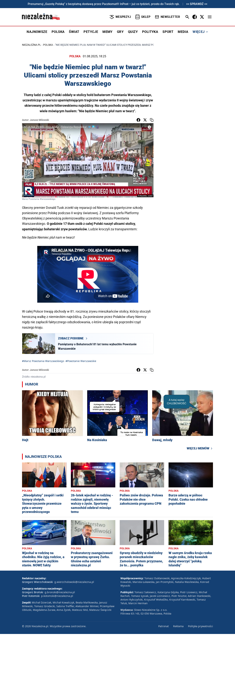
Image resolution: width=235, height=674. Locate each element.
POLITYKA (150, 32)
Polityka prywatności (200, 626)
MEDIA (183, 32)
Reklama (178, 626)
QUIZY (133, 32)
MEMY (107, 32)
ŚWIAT (74, 32)
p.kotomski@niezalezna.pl (57, 596)
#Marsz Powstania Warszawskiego (43, 361)
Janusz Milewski (39, 119)
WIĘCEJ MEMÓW (198, 448)
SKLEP (145, 17)
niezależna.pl (31, 44)
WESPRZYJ (123, 17)
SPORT (167, 32)
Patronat (163, 626)
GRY (120, 32)
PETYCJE (91, 32)
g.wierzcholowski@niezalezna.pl (74, 582)
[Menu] (209, 17)
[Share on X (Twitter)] (145, 120)
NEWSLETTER (170, 17)
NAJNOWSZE (37, 32)
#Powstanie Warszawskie (81, 361)
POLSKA (58, 32)
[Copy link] (151, 120)
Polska (48, 44)
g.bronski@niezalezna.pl (60, 592)
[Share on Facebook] (138, 120)
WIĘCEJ (199, 32)
